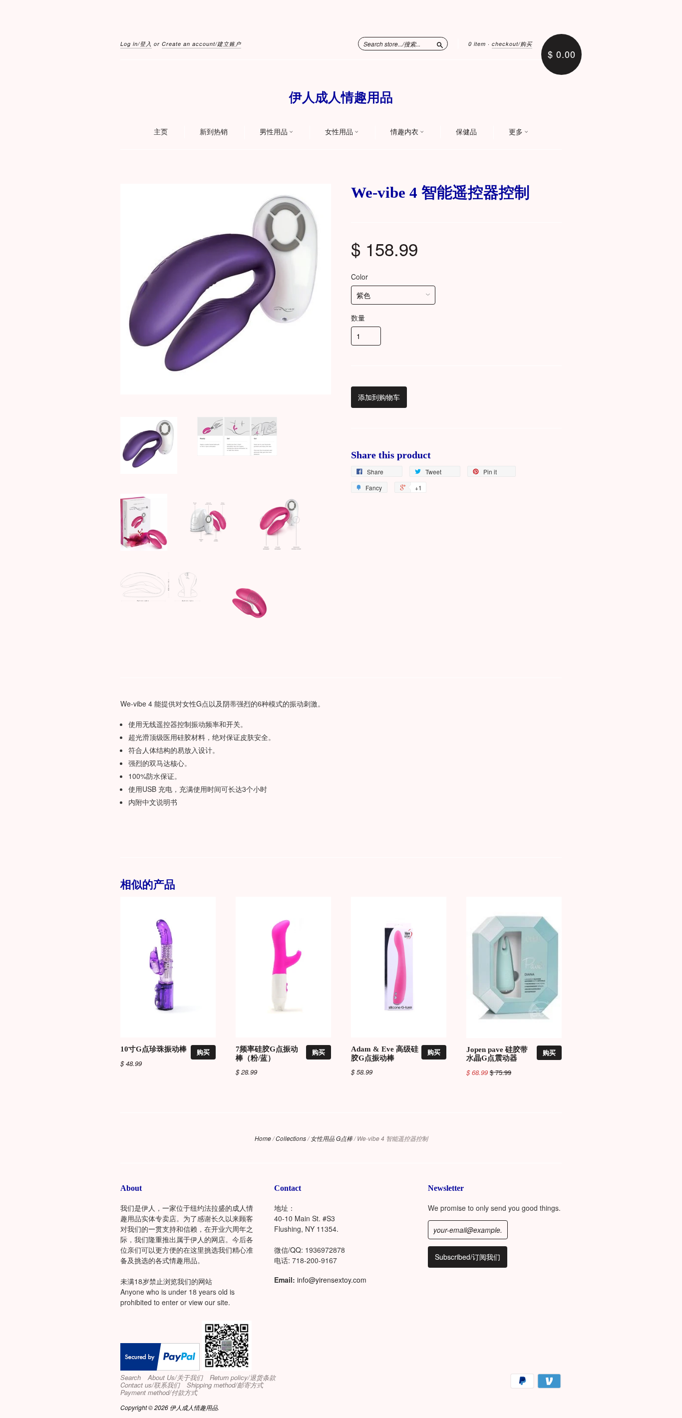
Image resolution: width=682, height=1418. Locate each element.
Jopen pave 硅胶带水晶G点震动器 (497, 1054)
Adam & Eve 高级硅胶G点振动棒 (384, 1053)
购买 (203, 1052)
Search (130, 1377)
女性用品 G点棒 (331, 1138)
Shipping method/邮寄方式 (225, 1385)
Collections (291, 1138)
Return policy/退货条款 (243, 1377)
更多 (516, 132)
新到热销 (214, 132)
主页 (161, 132)
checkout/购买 (512, 43)
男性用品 (274, 132)
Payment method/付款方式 (158, 1392)
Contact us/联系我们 (150, 1385)
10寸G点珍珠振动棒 (153, 1049)
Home (263, 1138)
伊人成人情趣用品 (341, 97)
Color (359, 277)
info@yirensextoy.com (331, 1280)
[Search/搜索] (440, 43)
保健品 (466, 132)
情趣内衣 (405, 132)
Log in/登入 (136, 43)
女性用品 (339, 132)
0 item (477, 43)
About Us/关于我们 (175, 1377)
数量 (358, 318)
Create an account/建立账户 (201, 43)
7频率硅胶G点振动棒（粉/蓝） (267, 1053)
